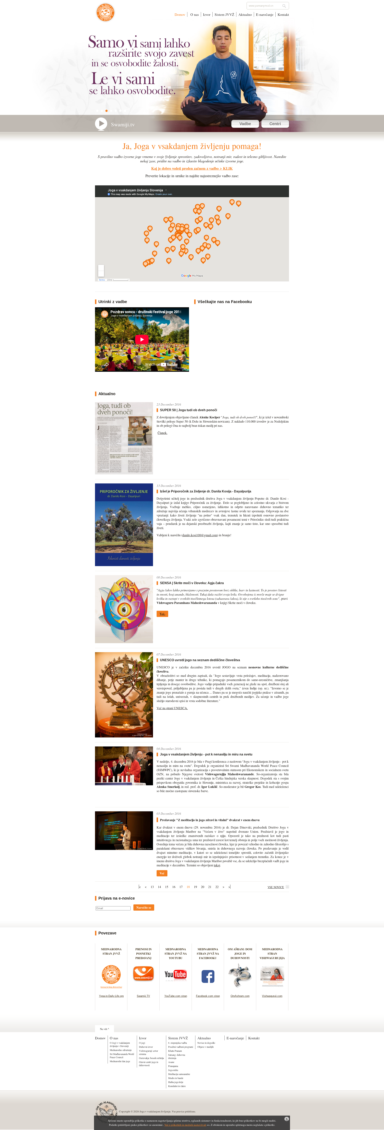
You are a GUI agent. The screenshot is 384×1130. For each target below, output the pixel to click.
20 (202, 887)
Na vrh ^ (104, 1029)
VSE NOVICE (276, 887)
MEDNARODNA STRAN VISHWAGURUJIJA (272, 953)
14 (159, 887)
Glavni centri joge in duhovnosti (148, 1063)
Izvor (206, 14)
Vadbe (245, 124)
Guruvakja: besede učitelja (151, 1058)
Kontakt (283, 14)
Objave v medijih (205, 1046)
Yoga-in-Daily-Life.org (111, 995)
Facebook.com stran (208, 995)
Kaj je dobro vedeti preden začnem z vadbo (185, 168)
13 (152, 887)
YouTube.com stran (175, 995)
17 (181, 887)
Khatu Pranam (175, 1050)
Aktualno (245, 14)
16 (173, 887)
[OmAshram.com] (240, 989)
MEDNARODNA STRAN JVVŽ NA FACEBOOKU (208, 953)
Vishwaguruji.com (272, 995)
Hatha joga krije (175, 1082)
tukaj (217, 865)
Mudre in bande (175, 1078)
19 (195, 887)
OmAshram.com (240, 995)
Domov (180, 14)
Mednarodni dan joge (120, 1061)
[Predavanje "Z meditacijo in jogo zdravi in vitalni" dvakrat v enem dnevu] (124, 849)
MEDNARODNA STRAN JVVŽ (111, 953)
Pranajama (173, 1066)
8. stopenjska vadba (177, 1042)
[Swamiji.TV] (143, 989)
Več (162, 873)
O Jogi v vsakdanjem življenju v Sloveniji (120, 1044)
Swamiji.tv (123, 124)
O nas (194, 14)
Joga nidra (173, 1070)
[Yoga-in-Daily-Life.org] (111, 989)
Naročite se (143, 907)
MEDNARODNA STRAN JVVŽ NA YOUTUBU (176, 953)
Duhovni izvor (146, 1046)
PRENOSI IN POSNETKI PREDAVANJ (143, 953)
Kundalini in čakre (177, 1086)
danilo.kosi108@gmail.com (199, 535)
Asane (171, 1062)
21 (209, 887)
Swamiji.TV (143, 995)
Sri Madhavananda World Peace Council (122, 1055)
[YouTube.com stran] (176, 989)
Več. (162, 614)
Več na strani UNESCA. (172, 708)
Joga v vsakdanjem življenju (105, 14)
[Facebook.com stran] (208, 989)
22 (217, 887)
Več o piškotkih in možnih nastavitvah (185, 1125)
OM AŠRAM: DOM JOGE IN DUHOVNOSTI (240, 953)
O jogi (142, 1042)
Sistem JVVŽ (224, 14)
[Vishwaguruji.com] (272, 989)
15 (166, 887)
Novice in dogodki (206, 1042)
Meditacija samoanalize (179, 1074)
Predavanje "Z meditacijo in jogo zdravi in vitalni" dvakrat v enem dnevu (210, 820)
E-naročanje (264, 14)
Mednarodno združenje (121, 1050)
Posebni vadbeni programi (180, 1046)
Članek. (162, 433)
